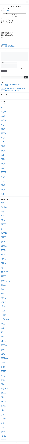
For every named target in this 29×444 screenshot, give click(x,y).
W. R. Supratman (3, 428)
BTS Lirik (2, 225)
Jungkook (2, 305)
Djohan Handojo (3, 251)
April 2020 (2, 158)
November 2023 (3, 120)
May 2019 (2, 167)
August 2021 (3, 137)
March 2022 (3, 129)
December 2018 (3, 171)
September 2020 (3, 151)
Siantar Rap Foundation (4, 388)
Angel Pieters (3, 212)
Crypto (2, 242)
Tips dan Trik (3, 414)
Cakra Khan (3, 228)
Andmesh (2, 211)
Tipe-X (2, 413)
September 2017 (3, 190)
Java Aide (2, 297)
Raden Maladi (3, 363)
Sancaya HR (3, 376)
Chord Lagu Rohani (4, 233)
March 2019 (3, 168)
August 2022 (3, 128)
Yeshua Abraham (3, 436)
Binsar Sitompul (3, 223)
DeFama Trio (3, 245)
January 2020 (3, 159)
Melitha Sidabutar (4, 333)
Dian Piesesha (3, 249)
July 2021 (2, 138)
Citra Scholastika (3, 236)
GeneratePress (19, 442)
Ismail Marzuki (3, 293)
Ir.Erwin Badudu (3, 292)
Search (26, 77)
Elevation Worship (3, 259)
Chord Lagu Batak (4, 232)
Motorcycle (2, 340)
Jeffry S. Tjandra (3, 298)
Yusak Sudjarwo (3, 439)
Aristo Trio (2, 215)
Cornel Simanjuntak (4, 241)
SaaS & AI (2, 375)
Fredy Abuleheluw (4, 266)
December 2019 (3, 160)
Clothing (2, 238)
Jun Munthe (3, 303)
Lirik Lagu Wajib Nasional (5, 319)
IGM (1, 288)
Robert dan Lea (3, 371)
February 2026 (3, 111)
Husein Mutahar (3, 285)
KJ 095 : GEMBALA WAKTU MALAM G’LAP (8, 46)
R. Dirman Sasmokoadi (4, 358)
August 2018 (3, 176)
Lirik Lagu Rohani (3, 316)
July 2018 (2, 177)
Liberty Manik (3, 311)
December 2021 (3, 133)
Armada (2, 216)
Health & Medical (3, 279)
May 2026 (2, 107)
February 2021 (3, 145)
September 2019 (3, 164)
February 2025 (3, 115)
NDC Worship (3, 344)
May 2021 (2, 141)
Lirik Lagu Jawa (3, 315)
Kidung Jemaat (4, 44)
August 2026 (3, 103)
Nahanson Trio (3, 341)
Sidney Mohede (3, 389)
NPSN (2, 346)
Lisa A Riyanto (3, 320)
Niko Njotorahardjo (4, 345)
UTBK (2, 424)
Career (2, 229)
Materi (2, 331)
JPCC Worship (3, 302)
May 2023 (2, 125)
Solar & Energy (3, 393)
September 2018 (3, 175)
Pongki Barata (3, 354)
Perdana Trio (3, 353)
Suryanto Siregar (3, 406)
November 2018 (3, 172)
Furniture (2, 268)
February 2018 (3, 184)
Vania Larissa (3, 427)
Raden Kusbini (3, 362)
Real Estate (3, 367)
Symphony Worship (4, 409)
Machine (2, 323)
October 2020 (3, 150)
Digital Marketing (3, 250)
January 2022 (3, 132)
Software (2, 392)
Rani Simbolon (3, 366)
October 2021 (3, 134)
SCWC (2, 383)
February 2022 (3, 130)
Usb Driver (2, 423)
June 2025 (2, 112)
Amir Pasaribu (3, 208)
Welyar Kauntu (3, 432)
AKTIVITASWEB (4, 1)
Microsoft (2, 336)
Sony (2, 396)
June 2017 (2, 194)
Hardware (2, 276)
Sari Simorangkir (3, 380)
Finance (2, 262)
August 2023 (3, 124)
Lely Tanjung (3, 310)
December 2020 (3, 147)
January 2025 (3, 116)
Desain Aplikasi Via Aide (4, 246)
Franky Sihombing (4, 264)
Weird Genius (3, 431)
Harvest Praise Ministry (4, 277)
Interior (2, 290)
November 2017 (3, 188)
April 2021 (2, 142)
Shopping (2, 387)
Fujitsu (2, 267)
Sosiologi (2, 397)
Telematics (2, 410)
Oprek (2, 350)
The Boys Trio (3, 411)
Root (2, 374)
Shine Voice (3, 384)
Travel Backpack (3, 415)
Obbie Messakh (3, 349)
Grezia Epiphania (3, 275)
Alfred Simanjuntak (4, 207)
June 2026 (2, 106)
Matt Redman (3, 332)
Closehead (2, 237)
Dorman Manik (3, 254)
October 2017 (3, 189)
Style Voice (2, 402)
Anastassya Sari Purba (4, 210)
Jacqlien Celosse (3, 294)
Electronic (2, 258)
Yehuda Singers (3, 435)
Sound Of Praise (3, 398)
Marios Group (3, 327)
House (2, 284)
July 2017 (2, 193)
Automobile (3, 220)
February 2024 (3, 119)
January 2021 (3, 146)
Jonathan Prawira (3, 301)
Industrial (2, 289)
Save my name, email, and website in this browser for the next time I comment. (14, 68)
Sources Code (3, 400)
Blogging (2, 224)
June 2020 (2, 155)
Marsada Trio (3, 329)
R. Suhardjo (3, 359)
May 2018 (2, 180)
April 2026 (2, 108)
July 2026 (2, 104)
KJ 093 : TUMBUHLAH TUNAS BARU (8, 45)
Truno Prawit (3, 419)
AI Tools (2, 203)
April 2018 (2, 181)
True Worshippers (3, 418)
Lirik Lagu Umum (3, 318)
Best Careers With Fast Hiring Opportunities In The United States (11, 90)
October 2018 (3, 173)
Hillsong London (3, 280)
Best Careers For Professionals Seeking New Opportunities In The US (11, 85)
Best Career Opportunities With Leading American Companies (10, 84)
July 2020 (2, 154)
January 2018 (3, 185)
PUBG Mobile (3, 357)
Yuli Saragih (3, 437)
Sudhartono (3, 405)
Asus (2, 219)
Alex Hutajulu (3, 206)
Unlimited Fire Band (4, 422)
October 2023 (3, 121)
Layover (2, 307)
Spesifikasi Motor (3, 401)
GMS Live (2, 272)
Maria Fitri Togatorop (4, 324)
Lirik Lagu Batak (3, 314)
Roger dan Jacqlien (4, 372)
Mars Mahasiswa (3, 328)
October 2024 (3, 117)
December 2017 (3, 186)
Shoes (2, 385)
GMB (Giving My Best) (4, 271)
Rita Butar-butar (3, 370)
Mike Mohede (3, 337)
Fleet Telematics (3, 263)
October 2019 (3, 163)
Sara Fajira (2, 379)
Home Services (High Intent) (5, 281)
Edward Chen (3, 255)
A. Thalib (2, 202)
